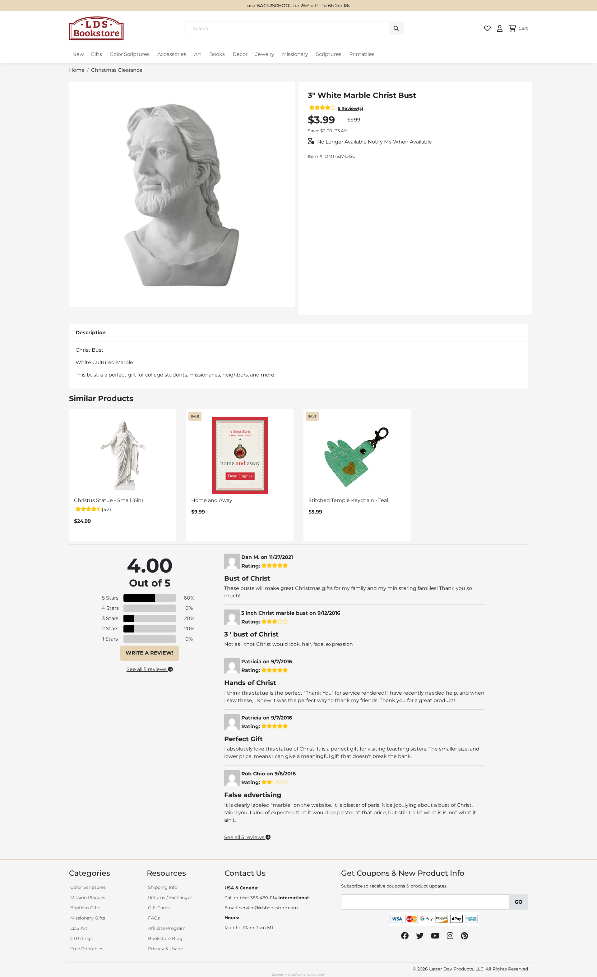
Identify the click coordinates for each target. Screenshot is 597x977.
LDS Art (78, 928)
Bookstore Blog (165, 938)
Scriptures (328, 54)
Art (197, 54)
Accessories (171, 54)
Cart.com (318, 975)
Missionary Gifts (87, 918)
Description (91, 333)
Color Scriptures (130, 54)
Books (217, 54)
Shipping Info (162, 887)
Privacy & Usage (165, 949)
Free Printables (86, 949)
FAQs (154, 918)
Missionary (295, 54)
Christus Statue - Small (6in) (108, 500)
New (78, 54)
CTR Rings (81, 938)
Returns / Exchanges (170, 897)
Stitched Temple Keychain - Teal (348, 500)
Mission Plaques (87, 897)
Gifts (96, 54)
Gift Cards (159, 908)
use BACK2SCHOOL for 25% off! (282, 5)
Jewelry (264, 54)
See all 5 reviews (147, 669)
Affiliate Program (167, 928)
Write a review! (150, 653)
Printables (361, 54)
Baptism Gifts (85, 908)
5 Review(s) (350, 108)
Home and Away (211, 500)
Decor (240, 54)
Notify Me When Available (400, 142)
